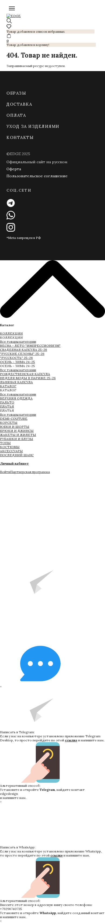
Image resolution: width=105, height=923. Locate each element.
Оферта (13, 168)
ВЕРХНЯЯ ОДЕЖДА (16, 398)
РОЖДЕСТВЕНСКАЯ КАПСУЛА (25, 374)
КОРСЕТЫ (9, 423)
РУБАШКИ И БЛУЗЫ (16, 439)
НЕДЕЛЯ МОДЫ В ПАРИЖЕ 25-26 (28, 378)
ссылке (71, 740)
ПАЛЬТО (7, 402)
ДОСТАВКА (19, 104)
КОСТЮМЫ (10, 447)
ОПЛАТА (16, 115)
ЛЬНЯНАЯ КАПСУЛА (16, 382)
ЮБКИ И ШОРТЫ (14, 427)
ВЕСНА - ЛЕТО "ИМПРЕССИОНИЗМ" (30, 346)
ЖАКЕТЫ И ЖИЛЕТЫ (18, 435)
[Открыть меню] (11, 8)
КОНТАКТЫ (20, 137)
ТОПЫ (5, 443)
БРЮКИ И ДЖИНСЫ (17, 431)
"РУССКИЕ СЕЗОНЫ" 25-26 (22, 354)
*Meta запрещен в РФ (23, 238)
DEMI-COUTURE (13, 418)
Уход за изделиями (33, 126)
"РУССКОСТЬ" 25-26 (16, 358)
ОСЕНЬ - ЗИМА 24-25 (17, 362)
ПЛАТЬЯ (7, 406)
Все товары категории (18, 341)
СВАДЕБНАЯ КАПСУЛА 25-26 (23, 350)
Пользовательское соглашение (37, 176)
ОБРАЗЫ (16, 93)
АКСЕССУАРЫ (11, 451)
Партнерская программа (30, 472)
